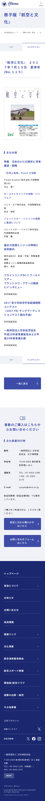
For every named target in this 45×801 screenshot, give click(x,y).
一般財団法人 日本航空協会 (17, 754)
